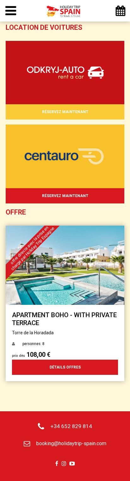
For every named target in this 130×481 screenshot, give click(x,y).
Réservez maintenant (65, 112)
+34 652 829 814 (71, 426)
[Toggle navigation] (10, 11)
